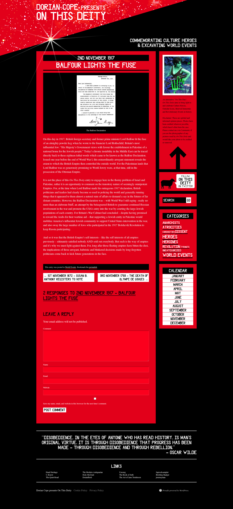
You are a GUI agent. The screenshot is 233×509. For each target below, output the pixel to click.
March (178, 285)
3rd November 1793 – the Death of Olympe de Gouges (124, 277)
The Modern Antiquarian (93, 472)
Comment (47, 328)
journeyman (160, 477)
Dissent (181, 231)
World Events (70, 267)
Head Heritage (51, 472)
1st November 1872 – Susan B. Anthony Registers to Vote (65, 277)
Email (45, 376)
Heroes (170, 236)
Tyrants (185, 247)
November (178, 319)
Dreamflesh (87, 477)
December (177, 323)
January (178, 276)
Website (46, 387)
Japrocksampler (162, 472)
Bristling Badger (162, 474)
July (177, 302)
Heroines (170, 241)
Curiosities (169, 232)
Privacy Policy (97, 490)
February (178, 280)
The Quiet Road (52, 477)
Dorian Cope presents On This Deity (54, 490)
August (178, 306)
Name (45, 364)
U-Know (49, 474)
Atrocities (172, 227)
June (177, 297)
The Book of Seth (126, 474)
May (178, 293)
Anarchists (171, 223)
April (178, 289)
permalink (93, 267)
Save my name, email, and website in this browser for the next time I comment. (75, 403)
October (178, 314)
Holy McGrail (88, 474)
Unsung (122, 472)
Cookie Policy (80, 490)
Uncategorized (172, 250)
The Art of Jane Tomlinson (130, 477)
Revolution (171, 246)
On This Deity (71, 12)
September (177, 310)
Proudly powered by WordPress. (176, 490)
